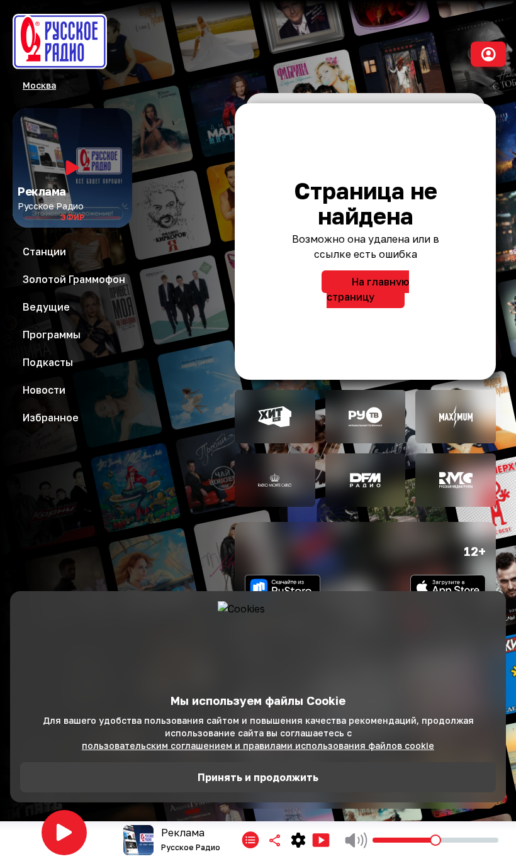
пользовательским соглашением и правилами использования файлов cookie (258, 745)
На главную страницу (368, 289)
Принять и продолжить (258, 777)
